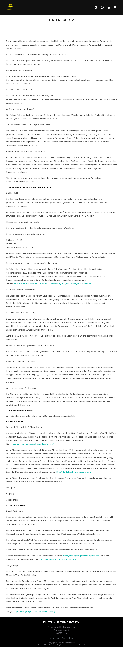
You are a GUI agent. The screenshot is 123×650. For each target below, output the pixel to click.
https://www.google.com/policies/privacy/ (57, 559)
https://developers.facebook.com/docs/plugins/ (32, 444)
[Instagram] (102, 7)
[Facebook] (96, 7)
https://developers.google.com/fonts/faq (81, 556)
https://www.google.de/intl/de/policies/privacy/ (35, 611)
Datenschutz (67, 638)
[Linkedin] (109, 7)
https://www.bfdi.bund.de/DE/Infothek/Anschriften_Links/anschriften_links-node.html (52, 284)
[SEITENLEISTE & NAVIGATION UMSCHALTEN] (115, 7)
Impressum (55, 638)
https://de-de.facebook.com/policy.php (73, 472)
